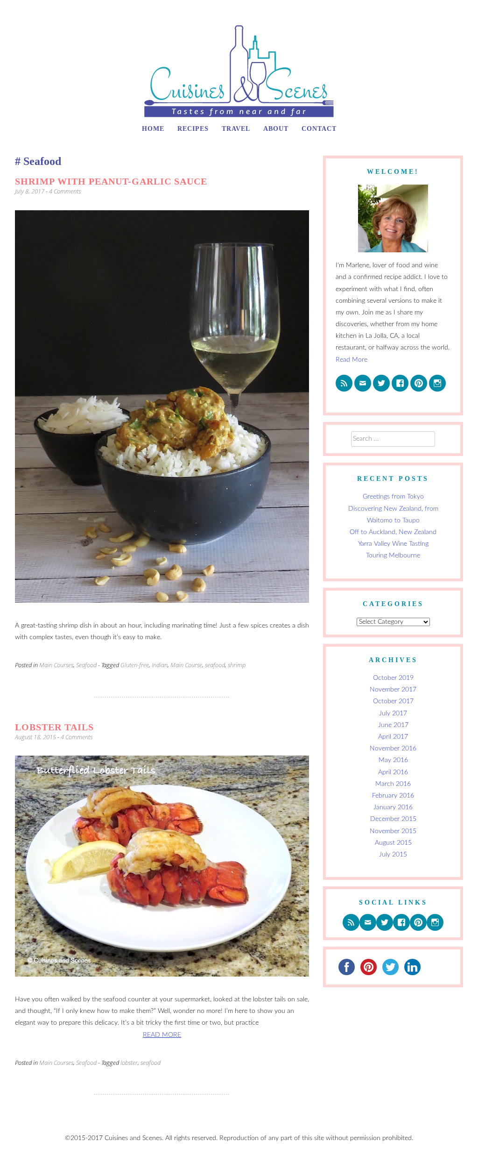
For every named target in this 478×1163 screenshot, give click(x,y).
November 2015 (393, 831)
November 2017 (393, 689)
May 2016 (393, 760)
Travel (236, 128)
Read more (162, 1035)
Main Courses (56, 665)
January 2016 (393, 807)
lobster (129, 1062)
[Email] (362, 383)
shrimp (237, 665)
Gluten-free (134, 665)
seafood (215, 665)
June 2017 (393, 725)
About (275, 128)
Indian (160, 665)
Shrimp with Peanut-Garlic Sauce (111, 181)
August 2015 (393, 843)
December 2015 (393, 819)
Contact (319, 128)
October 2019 (393, 678)
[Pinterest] (418, 383)
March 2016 (393, 784)
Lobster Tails (54, 727)
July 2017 (393, 713)
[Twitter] (381, 383)
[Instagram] (437, 383)
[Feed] (344, 383)
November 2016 (393, 748)
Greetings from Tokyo (393, 496)
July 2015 (393, 854)
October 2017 (393, 701)
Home (153, 128)
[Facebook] (400, 383)
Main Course (186, 665)
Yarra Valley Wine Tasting (393, 544)
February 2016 (393, 795)
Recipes (193, 128)
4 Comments (65, 191)
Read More (351, 360)
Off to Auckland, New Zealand (393, 532)
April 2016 (393, 772)
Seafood (86, 665)
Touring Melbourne (393, 555)
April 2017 (393, 737)
